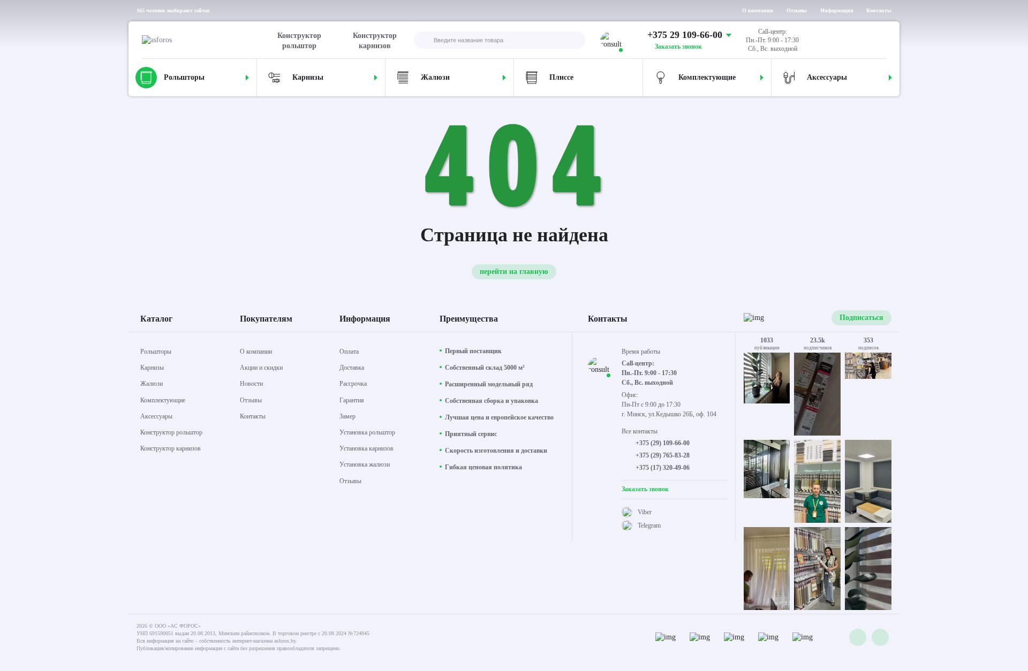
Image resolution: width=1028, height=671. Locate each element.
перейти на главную (514, 272)
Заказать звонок (678, 46)
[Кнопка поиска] (422, 41)
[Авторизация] (877, 40)
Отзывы (797, 10)
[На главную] (208, 40)
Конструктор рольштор (299, 41)
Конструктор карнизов (375, 41)
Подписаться (861, 318)
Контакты (878, 10)
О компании (757, 10)
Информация (836, 10)
